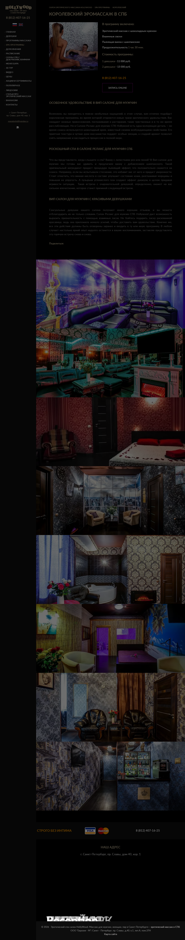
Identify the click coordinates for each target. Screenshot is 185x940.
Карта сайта (110, 934)
